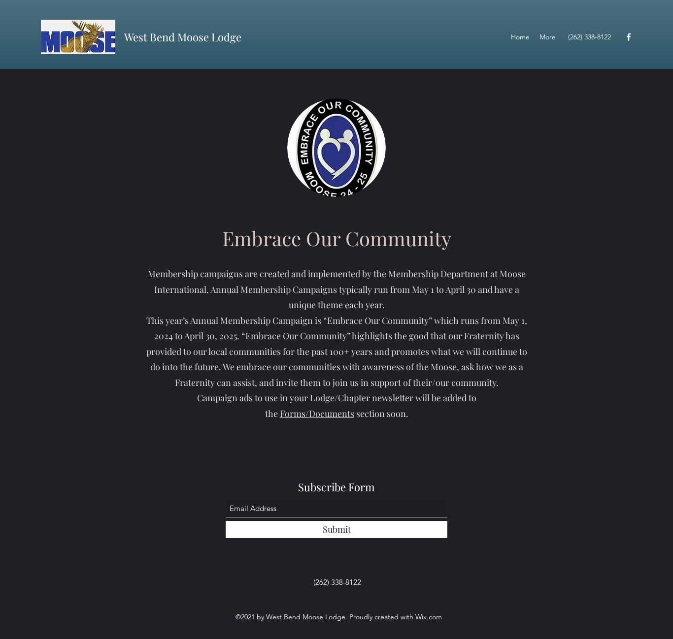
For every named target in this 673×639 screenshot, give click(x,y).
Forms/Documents (317, 413)
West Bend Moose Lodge (182, 37)
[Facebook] (629, 37)
